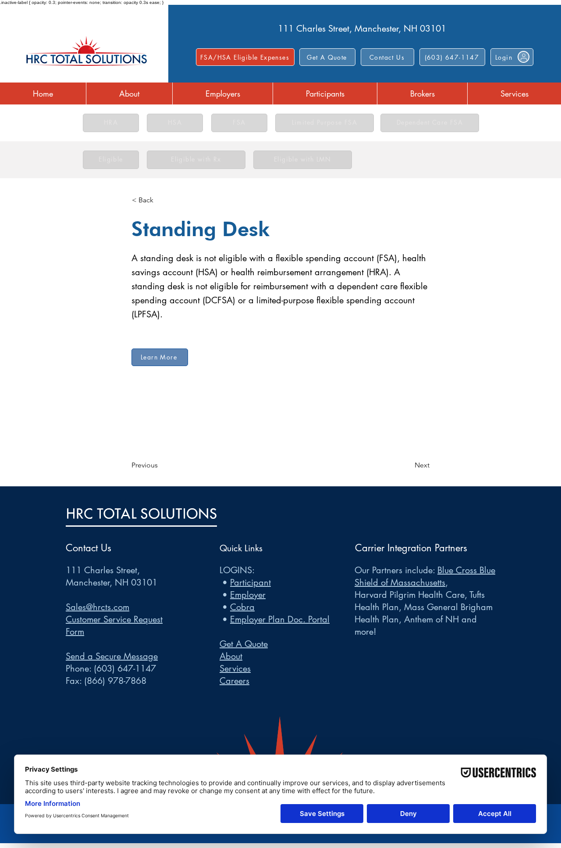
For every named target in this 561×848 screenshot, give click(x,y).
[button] (387, 57)
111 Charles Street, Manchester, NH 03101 (362, 28)
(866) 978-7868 (115, 680)
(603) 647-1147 (125, 668)
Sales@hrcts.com (97, 607)
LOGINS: (237, 570)
